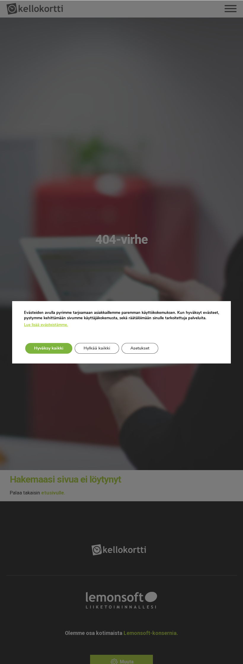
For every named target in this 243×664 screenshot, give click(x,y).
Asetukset (139, 348)
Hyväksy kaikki (48, 348)
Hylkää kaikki (97, 348)
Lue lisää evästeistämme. (46, 325)
